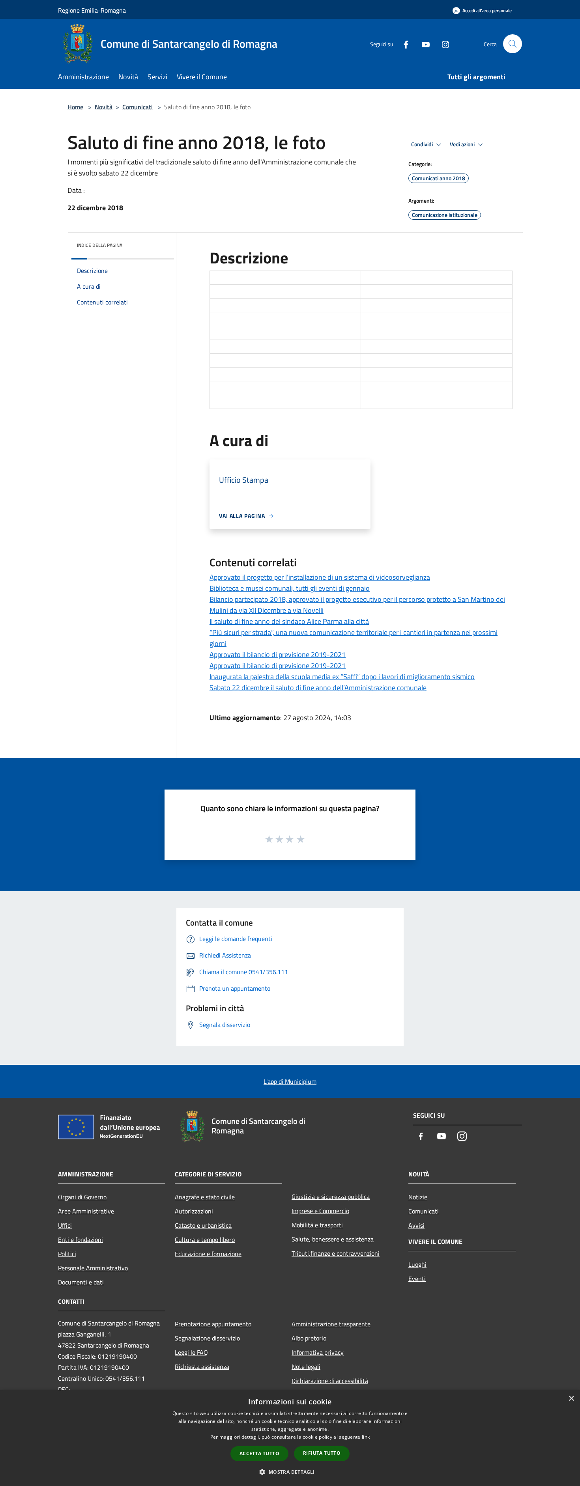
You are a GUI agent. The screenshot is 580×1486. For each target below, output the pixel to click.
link (366, 1437)
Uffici (65, 1225)
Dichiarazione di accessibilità (330, 1380)
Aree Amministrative (86, 1211)
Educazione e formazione (208, 1253)
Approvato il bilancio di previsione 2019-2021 (278, 654)
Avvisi (416, 1225)
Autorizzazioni (194, 1211)
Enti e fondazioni (80, 1239)
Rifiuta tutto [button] (322, 1453)
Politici (67, 1253)
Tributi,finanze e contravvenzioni (336, 1253)
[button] (289, 1472)
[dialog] (290, 1438)
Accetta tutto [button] (259, 1453)
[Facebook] (403, 43)
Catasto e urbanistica (203, 1225)
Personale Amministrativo (93, 1268)
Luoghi (417, 1264)
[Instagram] (442, 43)
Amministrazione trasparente (331, 1324)
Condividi (422, 144)
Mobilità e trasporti (317, 1225)
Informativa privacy (318, 1352)
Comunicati (137, 107)
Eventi (417, 1278)
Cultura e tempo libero (205, 1239)
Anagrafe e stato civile (205, 1197)
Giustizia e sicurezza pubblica (331, 1196)
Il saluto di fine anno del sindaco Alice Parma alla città (289, 621)
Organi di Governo (82, 1197)
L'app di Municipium (290, 1081)
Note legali (306, 1366)
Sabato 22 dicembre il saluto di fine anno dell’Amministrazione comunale (318, 687)
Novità (103, 107)
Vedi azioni (463, 144)
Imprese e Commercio (320, 1210)
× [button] (571, 1399)
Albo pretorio (309, 1338)
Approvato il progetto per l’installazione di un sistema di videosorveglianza (320, 577)
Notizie (417, 1197)
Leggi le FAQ (191, 1352)
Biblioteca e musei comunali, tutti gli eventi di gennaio (290, 588)
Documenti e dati (81, 1282)
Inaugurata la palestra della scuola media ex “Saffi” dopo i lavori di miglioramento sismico (342, 676)
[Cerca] (512, 43)
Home (75, 107)
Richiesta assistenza (202, 1366)
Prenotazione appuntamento (213, 1324)
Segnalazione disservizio (207, 1338)
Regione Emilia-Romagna (92, 10)
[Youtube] (422, 43)
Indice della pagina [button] (99, 245)
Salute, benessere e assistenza (333, 1239)
